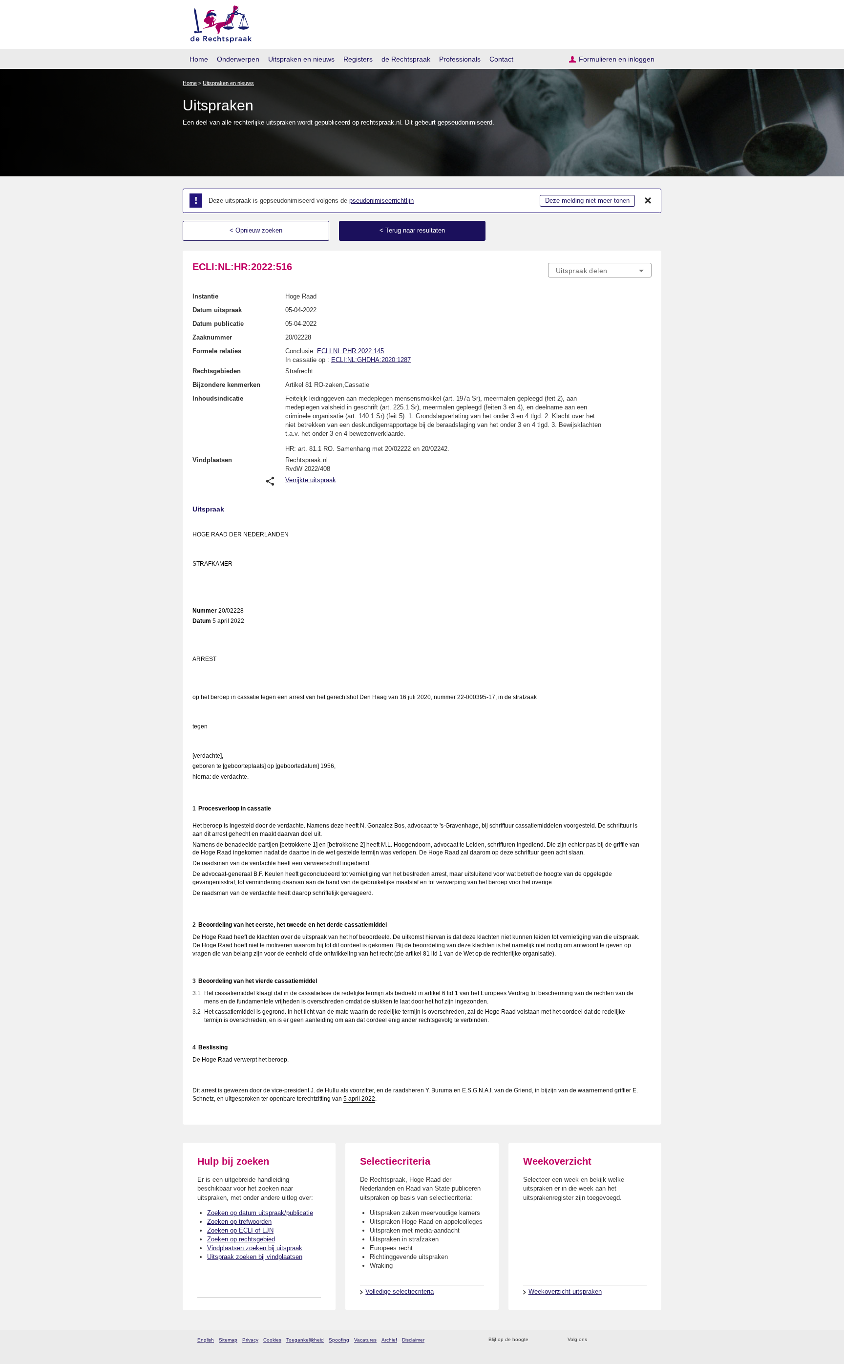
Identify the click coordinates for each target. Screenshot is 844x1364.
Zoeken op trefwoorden (239, 1221)
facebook (608, 1340)
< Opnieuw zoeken (256, 230)
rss (537, 1340)
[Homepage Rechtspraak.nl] (217, 22)
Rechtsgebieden (216, 371)
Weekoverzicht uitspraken (565, 1291)
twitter (596, 1340)
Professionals (460, 59)
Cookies (272, 1340)
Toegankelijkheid (305, 1340)
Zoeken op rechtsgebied (241, 1239)
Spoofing (339, 1340)
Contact (501, 59)
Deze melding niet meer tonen (587, 200)
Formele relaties (216, 351)
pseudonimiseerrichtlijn (381, 200)
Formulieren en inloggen (616, 59)
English (205, 1340)
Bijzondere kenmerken (226, 384)
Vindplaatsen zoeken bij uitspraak (254, 1248)
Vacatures (365, 1340)
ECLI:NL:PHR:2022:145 (350, 351)
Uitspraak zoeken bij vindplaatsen (254, 1256)
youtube (646, 1340)
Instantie (205, 296)
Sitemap (228, 1340)
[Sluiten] (648, 201)
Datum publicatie (218, 323)
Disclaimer (413, 1340)
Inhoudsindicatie (217, 398)
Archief (389, 1340)
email (550, 1340)
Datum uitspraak (217, 310)
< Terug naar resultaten (412, 230)
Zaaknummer (212, 337)
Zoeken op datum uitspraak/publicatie (260, 1212)
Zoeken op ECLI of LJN (240, 1230)
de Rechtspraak (405, 59)
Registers (358, 59)
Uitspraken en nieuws (301, 59)
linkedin (634, 1340)
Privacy (250, 1340)
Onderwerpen (238, 59)
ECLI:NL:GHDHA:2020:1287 (371, 359)
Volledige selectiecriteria (399, 1291)
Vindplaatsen (212, 460)
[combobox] (600, 270)
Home (199, 59)
